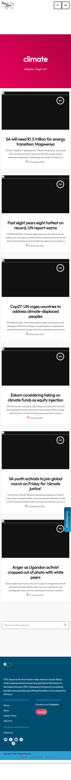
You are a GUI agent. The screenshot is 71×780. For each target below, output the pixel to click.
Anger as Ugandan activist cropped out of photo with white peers (35, 572)
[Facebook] (5, 739)
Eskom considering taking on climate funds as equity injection (35, 397)
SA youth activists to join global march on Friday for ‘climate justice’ (35, 483)
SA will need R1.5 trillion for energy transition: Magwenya (35, 142)
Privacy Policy (49, 757)
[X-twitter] (11, 739)
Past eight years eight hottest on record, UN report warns (35, 225)
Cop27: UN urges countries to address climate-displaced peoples (35, 311)
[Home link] (8, 5)
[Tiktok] (13, 743)
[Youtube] (16, 739)
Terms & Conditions (36, 757)
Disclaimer (24, 757)
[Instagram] (21, 739)
